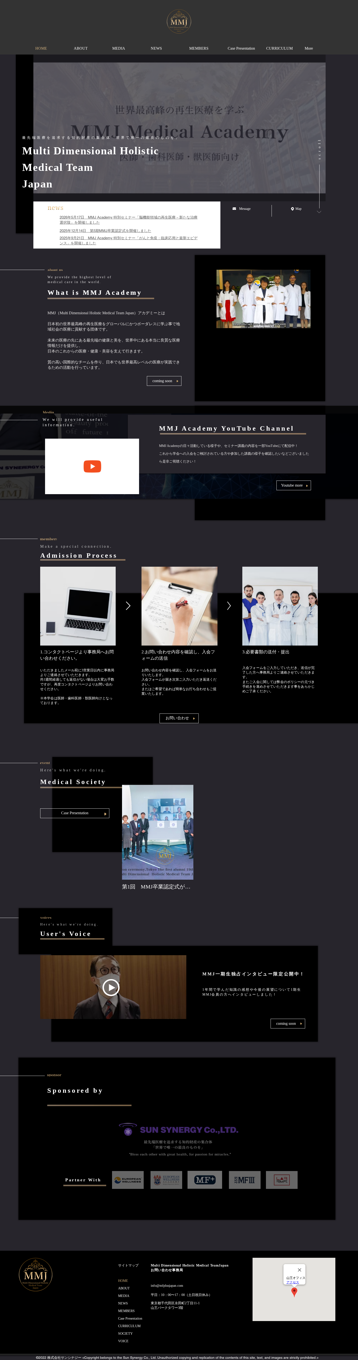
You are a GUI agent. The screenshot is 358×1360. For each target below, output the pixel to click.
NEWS (123, 1303)
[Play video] (263, 361)
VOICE (123, 1341)
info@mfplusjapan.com (167, 1285)
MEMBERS (126, 1311)
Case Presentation (130, 1318)
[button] (164, 381)
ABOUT (124, 1288)
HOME (123, 1281)
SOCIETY (125, 1333)
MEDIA (123, 1296)
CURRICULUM (129, 1326)
